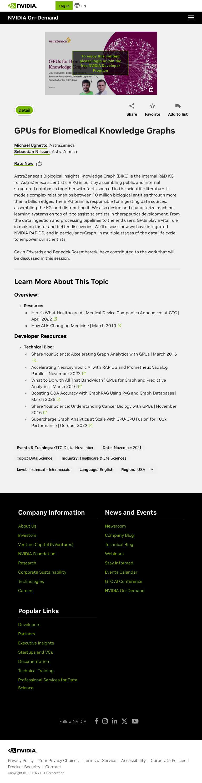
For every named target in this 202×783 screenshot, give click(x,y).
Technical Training (36, 670)
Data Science (40, 458)
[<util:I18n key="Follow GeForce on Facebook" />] (96, 721)
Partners (26, 633)
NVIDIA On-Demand (125, 590)
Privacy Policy (21, 760)
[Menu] (191, 17)
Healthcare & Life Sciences (103, 458)
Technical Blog (119, 544)
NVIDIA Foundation (36, 553)
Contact (53, 766)
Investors (27, 535)
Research (27, 562)
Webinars (114, 553)
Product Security (24, 766)
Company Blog (119, 535)
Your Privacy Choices (59, 760)
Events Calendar (121, 572)
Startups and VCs (35, 652)
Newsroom (115, 526)
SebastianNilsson (32, 151)
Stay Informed (119, 562)
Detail (24, 110)
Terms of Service (100, 760)
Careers (25, 590)
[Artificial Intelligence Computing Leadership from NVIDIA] (22, 6)
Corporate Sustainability (42, 572)
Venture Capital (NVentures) (45, 544)
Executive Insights (36, 643)
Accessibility (133, 760)
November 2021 (128, 448)
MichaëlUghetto (30, 145)
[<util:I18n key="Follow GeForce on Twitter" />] (124, 721)
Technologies (31, 581)
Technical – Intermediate (49, 469)
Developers (29, 624)
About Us (27, 526)
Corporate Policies (168, 760)
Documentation (33, 661)
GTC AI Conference (123, 581)
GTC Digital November (73, 448)
